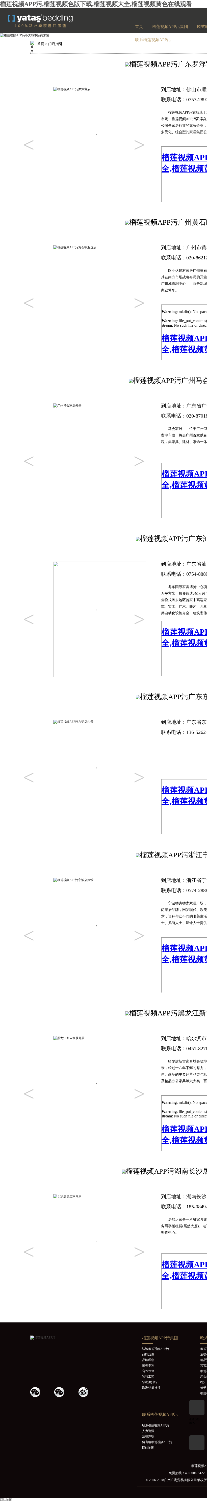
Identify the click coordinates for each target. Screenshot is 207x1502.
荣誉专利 (148, 1365)
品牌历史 (148, 1354)
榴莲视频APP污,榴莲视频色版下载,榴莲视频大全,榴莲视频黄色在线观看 (96, 4)
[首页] (51, 26)
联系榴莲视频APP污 (153, 40)
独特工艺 (148, 1376)
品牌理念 (148, 1360)
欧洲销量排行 (151, 1387)
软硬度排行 (149, 1382)
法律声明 (148, 1436)
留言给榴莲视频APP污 (157, 1442)
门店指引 (55, 44)
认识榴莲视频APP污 (155, 1349)
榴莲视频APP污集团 (170, 26)
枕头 (203, 1382)
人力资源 (148, 1431)
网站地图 (148, 1447)
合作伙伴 (148, 1371)
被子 (203, 1387)
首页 (139, 26)
